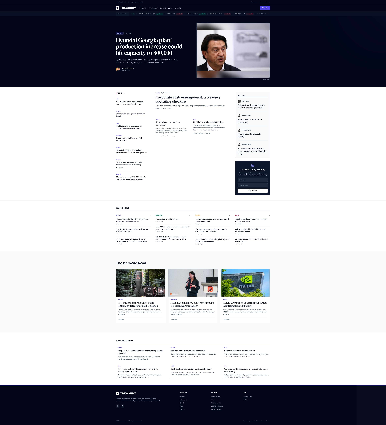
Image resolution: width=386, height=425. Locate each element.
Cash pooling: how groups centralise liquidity (130, 114)
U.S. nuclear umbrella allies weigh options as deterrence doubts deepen (132, 220)
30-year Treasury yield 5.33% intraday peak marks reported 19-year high (131, 178)
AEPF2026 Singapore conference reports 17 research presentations (173, 228)
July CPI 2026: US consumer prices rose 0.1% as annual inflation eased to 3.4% (171, 238)
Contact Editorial (216, 409)
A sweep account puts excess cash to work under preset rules (212, 220)
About (261, 2)
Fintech (163, 8)
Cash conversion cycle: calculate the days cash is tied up (251, 240)
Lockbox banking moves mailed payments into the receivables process (131, 151)
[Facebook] (122, 406)
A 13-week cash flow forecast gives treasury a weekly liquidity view (129, 102)
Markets (143, 8)
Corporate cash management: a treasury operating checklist (188, 99)
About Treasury (216, 396)
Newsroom (254, 2)
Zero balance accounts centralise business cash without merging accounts (129, 165)
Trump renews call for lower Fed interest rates (129, 139)
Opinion (178, 8)
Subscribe (265, 8)
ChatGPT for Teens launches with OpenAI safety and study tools (132, 230)
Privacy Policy (247, 396)
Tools (213, 400)
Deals (170, 8)
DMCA (245, 400)
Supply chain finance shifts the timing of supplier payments (251, 220)
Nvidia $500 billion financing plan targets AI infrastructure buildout (212, 240)
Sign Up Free (253, 190)
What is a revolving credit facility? (208, 122)
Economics (153, 8)
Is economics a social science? (168, 219)
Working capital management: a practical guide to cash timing (128, 127)
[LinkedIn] (117, 406)
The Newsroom (216, 403)
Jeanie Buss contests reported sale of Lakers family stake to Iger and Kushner (132, 240)
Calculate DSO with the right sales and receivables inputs (250, 230)
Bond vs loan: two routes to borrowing (168, 123)
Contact (268, 2)
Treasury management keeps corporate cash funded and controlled (211, 230)
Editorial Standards (217, 406)
